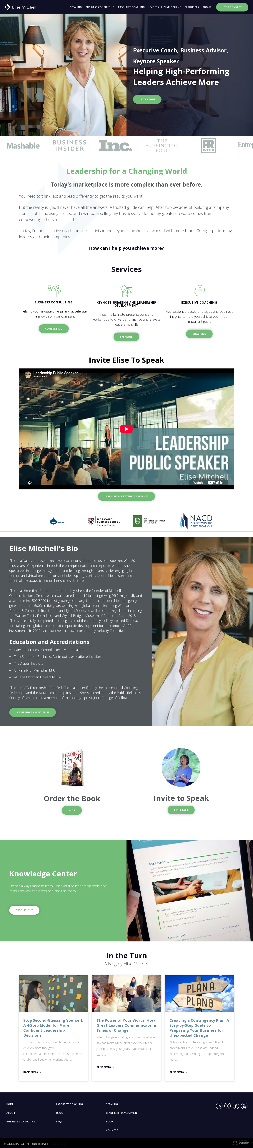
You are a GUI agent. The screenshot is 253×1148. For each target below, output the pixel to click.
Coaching (199, 333)
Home (10, 1104)
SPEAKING (126, 336)
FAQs (59, 1121)
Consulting (53, 328)
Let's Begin (147, 99)
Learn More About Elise (32, 712)
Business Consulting (100, 7)
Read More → (32, 1071)
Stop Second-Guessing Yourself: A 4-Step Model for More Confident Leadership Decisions (53, 1028)
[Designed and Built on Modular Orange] (240, 1142)
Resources (192, 7)
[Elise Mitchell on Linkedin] (219, 1106)
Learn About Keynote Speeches (126, 496)
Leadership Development (165, 7)
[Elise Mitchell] (19, 6)
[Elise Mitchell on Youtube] (244, 1106)
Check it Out (24, 910)
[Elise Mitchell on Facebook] (236, 1106)
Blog (59, 1112)
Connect (112, 1130)
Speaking (76, 7)
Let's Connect (232, 7)
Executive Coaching (131, 7)
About (207, 7)
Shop (71, 810)
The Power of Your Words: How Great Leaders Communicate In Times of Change (126, 1025)
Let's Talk (181, 810)
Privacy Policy (58, 1143)
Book (109, 1121)
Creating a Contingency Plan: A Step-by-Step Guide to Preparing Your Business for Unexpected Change (199, 1028)
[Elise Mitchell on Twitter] (227, 1106)
